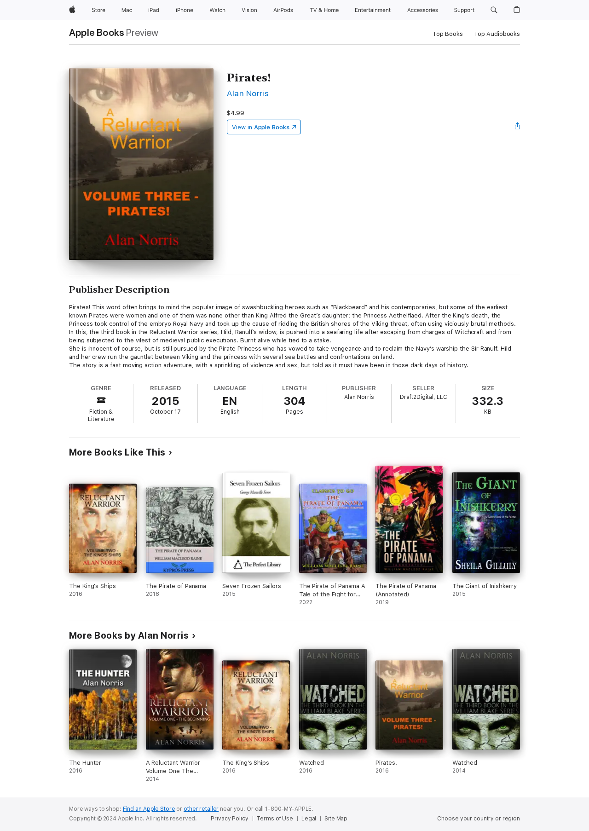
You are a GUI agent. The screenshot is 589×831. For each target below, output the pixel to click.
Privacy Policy (229, 818)
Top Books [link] (448, 33)
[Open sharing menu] (517, 126)
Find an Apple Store (149, 809)
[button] (494, 10)
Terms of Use (274, 818)
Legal (308, 818)
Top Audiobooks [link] (497, 33)
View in (260, 127)
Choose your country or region (478, 818)
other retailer (201, 809)
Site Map (335, 818)
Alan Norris (248, 93)
